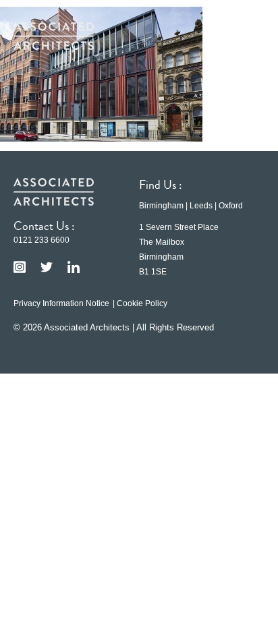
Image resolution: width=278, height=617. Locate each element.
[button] (244, 35)
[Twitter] (46, 267)
